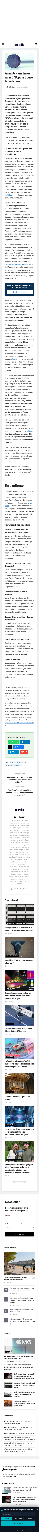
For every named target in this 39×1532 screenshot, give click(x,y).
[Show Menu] (3, 44)
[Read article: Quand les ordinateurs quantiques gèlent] (19, 1083)
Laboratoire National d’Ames (16, 264)
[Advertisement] (19, 20)
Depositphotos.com (28, 1467)
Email (25, 752)
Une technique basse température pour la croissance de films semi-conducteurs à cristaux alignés (19, 1132)
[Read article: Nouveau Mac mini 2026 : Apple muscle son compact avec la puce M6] (19, 1346)
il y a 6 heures (9, 933)
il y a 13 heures (9, 1001)
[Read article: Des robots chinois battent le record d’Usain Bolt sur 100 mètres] (19, 1015)
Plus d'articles (19, 1183)
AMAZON (12, 1476)
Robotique (10, 1024)
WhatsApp (14, 742)
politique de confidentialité (28, 1530)
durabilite (20, 762)
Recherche (10, 1056)
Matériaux (10, 1124)
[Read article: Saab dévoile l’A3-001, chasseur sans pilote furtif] (19, 947)
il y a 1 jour (8, 1034)
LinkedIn (26, 742)
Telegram (14, 752)
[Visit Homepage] (19, 44)
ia (25, 762)
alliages (30, 431)
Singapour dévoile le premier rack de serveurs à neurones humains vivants (24, 1385)
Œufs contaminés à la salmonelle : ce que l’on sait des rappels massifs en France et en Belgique (22, 1300)
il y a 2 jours (9, 1137)
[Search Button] (36, 44)
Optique (9, 988)
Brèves (8, 1352)
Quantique (10, 1092)
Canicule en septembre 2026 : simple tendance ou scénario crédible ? (15, 1279)
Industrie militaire (12, 955)
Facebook (19, 747)
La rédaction (11, 87)
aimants (12, 762)
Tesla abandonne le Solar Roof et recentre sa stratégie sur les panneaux (24, 1394)
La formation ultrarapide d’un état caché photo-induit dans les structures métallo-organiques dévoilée (19, 1064)
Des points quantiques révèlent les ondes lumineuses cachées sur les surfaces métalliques (18, 996)
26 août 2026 (19, 1361)
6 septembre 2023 (22, 87)
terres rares (17, 765)
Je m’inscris (17, 1523)
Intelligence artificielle (14, 923)
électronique (16, 359)
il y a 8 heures (9, 966)
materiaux (9, 765)
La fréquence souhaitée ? (13, 1224)
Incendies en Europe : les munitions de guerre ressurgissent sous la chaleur (24, 1403)
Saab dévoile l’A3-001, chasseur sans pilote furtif (19, 1433)
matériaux (9, 195)
